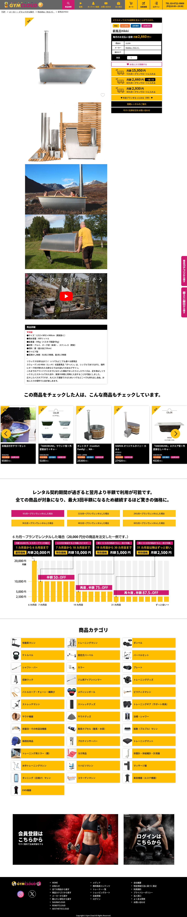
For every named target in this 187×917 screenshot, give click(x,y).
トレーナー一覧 (99, 889)
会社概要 (137, 882)
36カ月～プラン (37, 523)
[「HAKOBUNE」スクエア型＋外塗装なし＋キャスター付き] (131, 425)
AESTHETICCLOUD (60, 908)
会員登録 (143, 7)
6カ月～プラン (38, 513)
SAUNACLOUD (58, 902)
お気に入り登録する (138, 64)
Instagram (20, 894)
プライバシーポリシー (143, 892)
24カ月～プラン (149, 513)
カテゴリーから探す (184, 271)
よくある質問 (139, 898)
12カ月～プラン (93, 513)
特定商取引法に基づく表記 (145, 886)
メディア (96, 882)
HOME (55, 882)
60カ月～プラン (149, 523)
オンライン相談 (93, 7)
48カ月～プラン (93, 523)
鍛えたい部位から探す (184, 302)
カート (131, 5)
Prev (6, 433)
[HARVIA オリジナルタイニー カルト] (93, 425)
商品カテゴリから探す (61, 892)
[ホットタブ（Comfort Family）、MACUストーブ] (56, 425)
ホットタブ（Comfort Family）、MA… (51, 447)
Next (175, 433)
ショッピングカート (101, 892)
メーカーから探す (59, 895)
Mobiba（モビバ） (133, 48)
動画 (80, 7)
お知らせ (56, 886)
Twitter (32, 894)
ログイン (156, 7)
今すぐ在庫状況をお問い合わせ (136, 110)
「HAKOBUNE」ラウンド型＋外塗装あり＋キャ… (18, 447)
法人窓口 (118, 7)
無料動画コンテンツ (101, 886)
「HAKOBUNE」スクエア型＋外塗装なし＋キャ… (131, 447)
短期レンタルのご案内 (136, 104)
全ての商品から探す (60, 889)
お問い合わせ (106, 7)
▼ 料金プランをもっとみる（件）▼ (137, 97)
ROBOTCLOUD (58, 905)
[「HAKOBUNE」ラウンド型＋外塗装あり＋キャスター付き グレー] (18, 425)
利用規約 (137, 889)
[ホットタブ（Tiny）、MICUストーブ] (169, 425)
